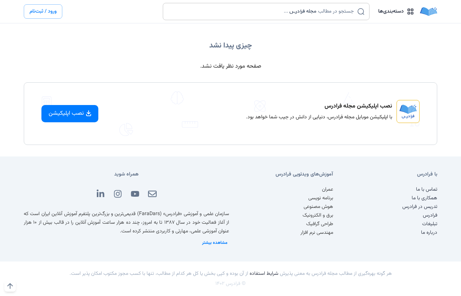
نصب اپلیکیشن (66, 113)
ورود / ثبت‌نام (43, 11)
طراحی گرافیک (319, 224)
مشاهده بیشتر (215, 243)
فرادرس (430, 215)
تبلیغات (429, 224)
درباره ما (429, 233)
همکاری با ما (424, 198)
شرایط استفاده (264, 274)
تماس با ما (426, 189)
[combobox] (261, 11)
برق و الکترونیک (318, 215)
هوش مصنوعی (318, 207)
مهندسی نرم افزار (316, 233)
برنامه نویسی (320, 198)
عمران (327, 189)
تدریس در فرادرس (419, 207)
